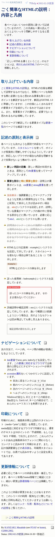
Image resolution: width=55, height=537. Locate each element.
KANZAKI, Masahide (15, 527)
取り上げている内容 (20, 40)
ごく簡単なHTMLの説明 (14, 88)
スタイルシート (26, 148)
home (42, 527)
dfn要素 (32, 171)
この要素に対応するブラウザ (29, 363)
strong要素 (38, 185)
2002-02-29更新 (46, 3)
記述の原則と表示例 (20, 44)
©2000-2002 (7, 530)
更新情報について (19, 55)
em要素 (27, 185)
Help (33, 3)
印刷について (17, 52)
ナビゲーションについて (22, 48)
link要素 (11, 360)
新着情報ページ (28, 481)
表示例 (25, 448)
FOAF (34, 527)
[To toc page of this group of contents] (1, 14)
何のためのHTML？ (26, 64)
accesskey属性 (14, 373)
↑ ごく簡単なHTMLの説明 (20, 517)
